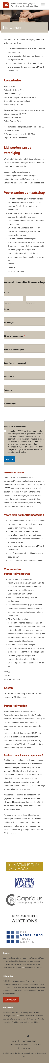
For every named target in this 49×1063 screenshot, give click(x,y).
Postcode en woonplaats (15, 349)
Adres (7, 309)
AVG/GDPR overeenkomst (16, 426)
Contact (37, 1045)
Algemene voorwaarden (20, 1045)
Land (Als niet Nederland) (15, 363)
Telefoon (8, 390)
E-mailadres (10, 376)
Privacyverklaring (28, 1041)
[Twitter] (28, 1036)
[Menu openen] (43, 4)
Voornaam (8, 303)
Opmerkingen (10, 403)
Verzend (9, 459)
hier (23, 967)
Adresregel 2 (9, 322)
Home (14, 1041)
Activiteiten (25, 1048)
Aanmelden (10, 999)
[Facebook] (21, 1036)
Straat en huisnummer (14, 336)
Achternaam (30, 303)
